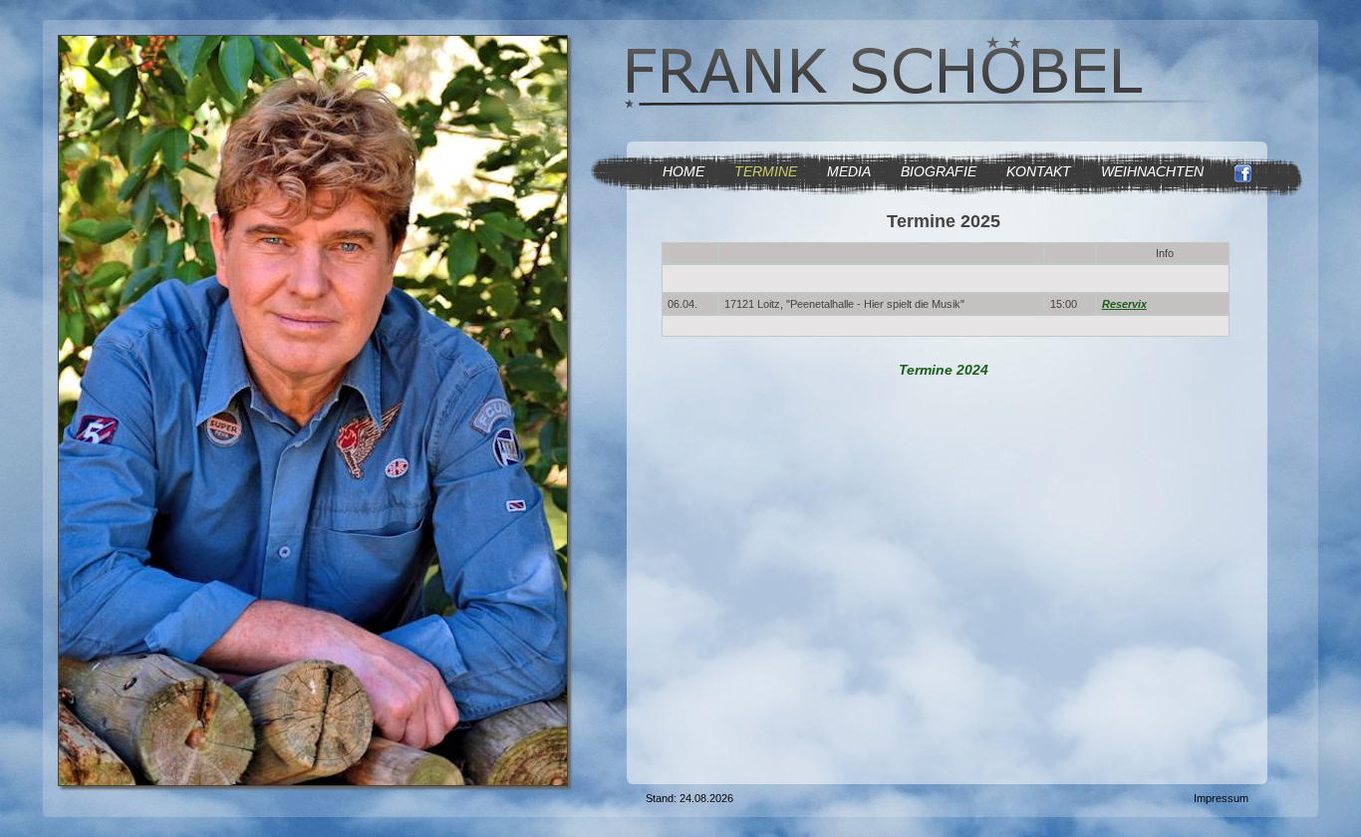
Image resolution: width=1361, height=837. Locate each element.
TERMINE (765, 171)
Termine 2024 (943, 370)
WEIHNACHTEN (1152, 171)
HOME (683, 171)
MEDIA (849, 171)
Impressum (1221, 798)
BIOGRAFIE (938, 171)
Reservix (1124, 304)
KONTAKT (1038, 171)
